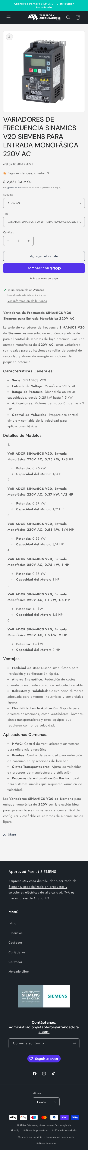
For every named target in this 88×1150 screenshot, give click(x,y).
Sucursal (8, 195)
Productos (15, 933)
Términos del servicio (30, 1137)
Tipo (6, 214)
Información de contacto (60, 1137)
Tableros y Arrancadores (40, 1125)
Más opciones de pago (44, 278)
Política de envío (46, 1143)
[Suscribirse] (74, 1043)
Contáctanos (17, 952)
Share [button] (12, 834)
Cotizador (15, 962)
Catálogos (15, 942)
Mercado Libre (19, 971)
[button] (8, 17)
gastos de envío (15, 187)
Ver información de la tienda (27, 301)
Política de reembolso (64, 1130)
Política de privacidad (35, 1130)
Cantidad (8, 232)
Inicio (12, 923)
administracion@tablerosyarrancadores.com (44, 1029)
